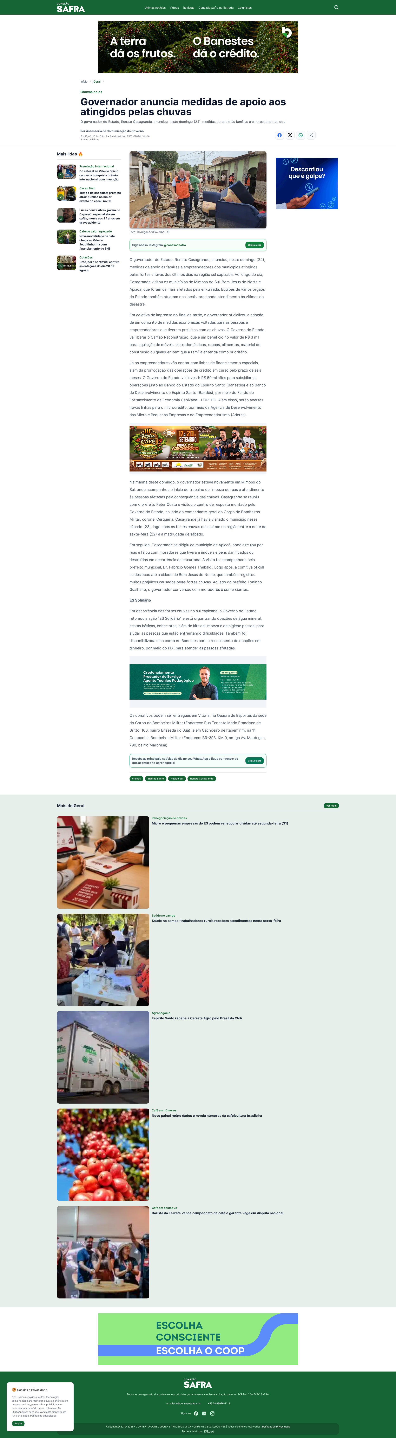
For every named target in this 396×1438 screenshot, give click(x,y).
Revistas (188, 7)
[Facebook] (196, 1413)
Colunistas (245, 7)
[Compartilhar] (311, 135)
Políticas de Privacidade (276, 1426)
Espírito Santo (156, 778)
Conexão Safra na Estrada (216, 7)
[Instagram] (212, 1413)
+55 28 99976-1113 (219, 1403)
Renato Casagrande (201, 778)
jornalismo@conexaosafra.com (183, 1403)
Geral (96, 81)
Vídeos (174, 7)
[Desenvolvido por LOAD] (209, 1431)
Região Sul (177, 778)
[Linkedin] (204, 1413)
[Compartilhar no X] (290, 135)
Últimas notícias (155, 7)
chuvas (136, 778)
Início (83, 81)
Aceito (18, 1423)
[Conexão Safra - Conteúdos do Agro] (71, 7)
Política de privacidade (43, 1415)
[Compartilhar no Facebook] (279, 135)
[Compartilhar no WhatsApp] (300, 135)
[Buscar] (336, 7)
